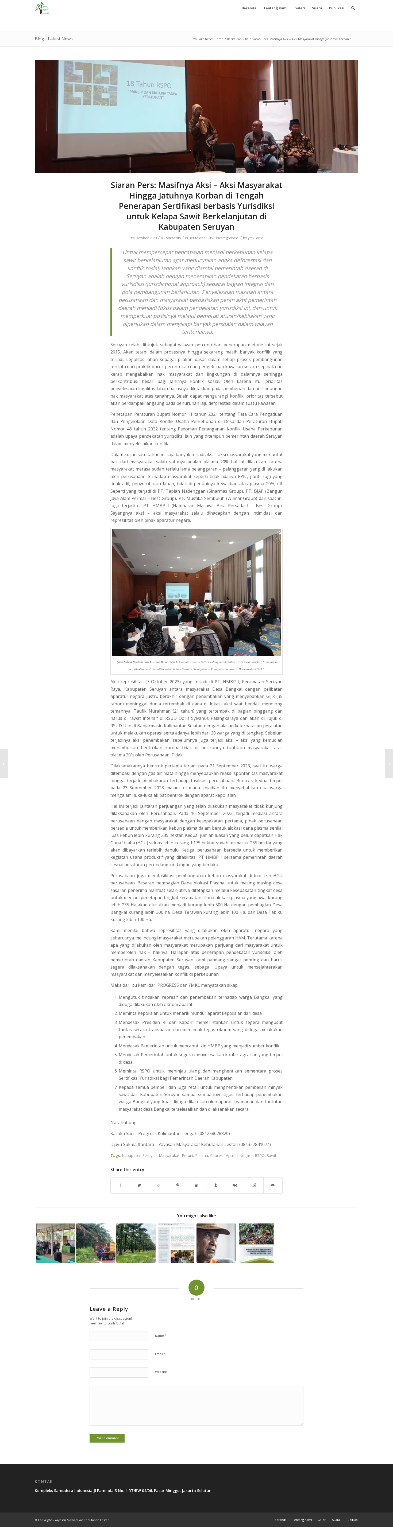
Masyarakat (169, 1155)
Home (218, 39)
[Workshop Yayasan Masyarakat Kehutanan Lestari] (4, 763)
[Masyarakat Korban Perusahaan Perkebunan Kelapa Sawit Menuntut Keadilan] (136, 1243)
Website (161, 1372)
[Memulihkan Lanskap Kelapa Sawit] (176, 1243)
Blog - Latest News (54, 39)
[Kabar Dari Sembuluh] (216, 1243)
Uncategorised (226, 237)
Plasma (201, 1155)
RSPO (260, 1155)
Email (160, 1353)
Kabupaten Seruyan (139, 1155)
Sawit (271, 1155)
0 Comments (171, 237)
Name (161, 1335)
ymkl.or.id (255, 237)
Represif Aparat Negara (231, 1155)
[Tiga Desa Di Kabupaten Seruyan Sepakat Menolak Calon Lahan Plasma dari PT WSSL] (55, 1243)
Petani (187, 1155)
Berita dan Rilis (237, 39)
